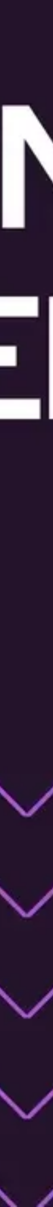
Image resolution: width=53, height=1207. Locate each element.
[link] (26, 1015)
